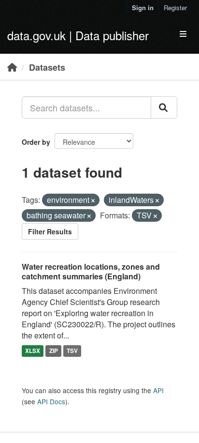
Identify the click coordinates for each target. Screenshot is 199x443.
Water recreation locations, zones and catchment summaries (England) (91, 271)
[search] (164, 107)
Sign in (143, 7)
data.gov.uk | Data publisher (78, 35)
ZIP (53, 350)
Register (175, 7)
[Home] (12, 67)
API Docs (51, 401)
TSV (72, 350)
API (158, 390)
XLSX (32, 350)
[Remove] (93, 200)
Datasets (47, 67)
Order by (36, 142)
